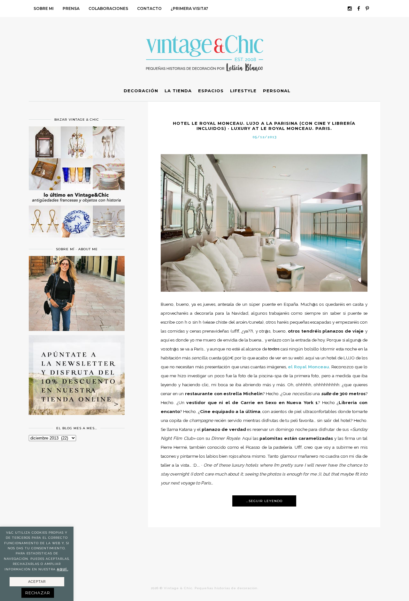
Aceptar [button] (37, 582)
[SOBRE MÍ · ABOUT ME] (77, 329)
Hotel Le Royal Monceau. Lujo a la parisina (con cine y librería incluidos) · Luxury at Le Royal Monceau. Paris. (264, 126)
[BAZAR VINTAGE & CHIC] (77, 241)
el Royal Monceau (308, 366)
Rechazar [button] (37, 592)
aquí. (62, 569)
